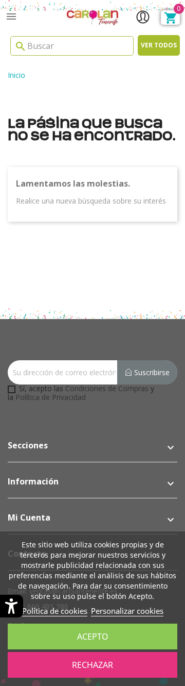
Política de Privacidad (50, 397)
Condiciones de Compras (107, 388)
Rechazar (92, 665)
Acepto (92, 636)
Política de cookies (54, 611)
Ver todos (159, 45)
